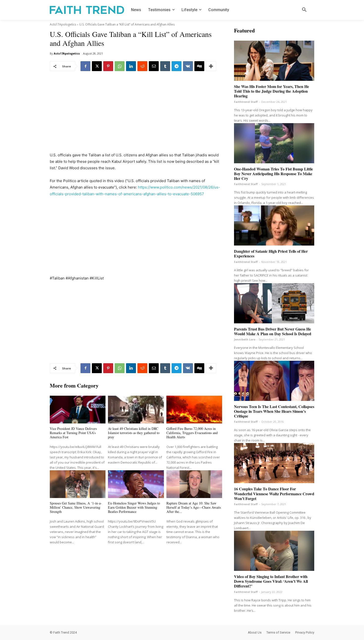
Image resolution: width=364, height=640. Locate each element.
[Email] (154, 66)
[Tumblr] (165, 66)
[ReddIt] (142, 66)
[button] (304, 10)
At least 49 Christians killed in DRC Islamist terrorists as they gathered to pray (133, 432)
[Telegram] (177, 66)
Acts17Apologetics (63, 24)
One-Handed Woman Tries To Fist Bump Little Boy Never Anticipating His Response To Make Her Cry (273, 173)
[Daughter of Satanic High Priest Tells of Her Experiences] (274, 225)
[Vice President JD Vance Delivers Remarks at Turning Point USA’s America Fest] (77, 410)
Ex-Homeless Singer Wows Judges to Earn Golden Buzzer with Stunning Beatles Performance (134, 507)
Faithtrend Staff (246, 102)
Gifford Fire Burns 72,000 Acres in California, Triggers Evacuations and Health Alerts (192, 432)
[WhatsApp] (120, 66)
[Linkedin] (131, 66)
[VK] (188, 66)
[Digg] (199, 66)
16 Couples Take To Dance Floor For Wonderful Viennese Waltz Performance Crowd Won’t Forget (274, 493)
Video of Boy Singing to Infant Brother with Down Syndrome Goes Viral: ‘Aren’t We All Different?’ (271, 581)
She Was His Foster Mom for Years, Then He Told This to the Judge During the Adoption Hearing (271, 91)
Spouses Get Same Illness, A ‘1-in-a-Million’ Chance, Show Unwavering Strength (76, 507)
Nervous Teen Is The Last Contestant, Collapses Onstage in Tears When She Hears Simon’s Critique (274, 411)
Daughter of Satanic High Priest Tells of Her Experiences (271, 253)
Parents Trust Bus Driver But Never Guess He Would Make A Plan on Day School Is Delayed (272, 331)
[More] (211, 66)
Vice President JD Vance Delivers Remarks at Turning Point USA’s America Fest (73, 432)
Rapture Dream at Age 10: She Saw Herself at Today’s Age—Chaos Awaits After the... (193, 507)
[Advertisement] (136, 115)
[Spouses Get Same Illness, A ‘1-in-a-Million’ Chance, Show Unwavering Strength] (77, 484)
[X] (97, 66)
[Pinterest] (108, 66)
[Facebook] (85, 66)
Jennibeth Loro (244, 339)
